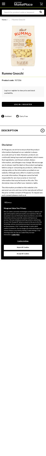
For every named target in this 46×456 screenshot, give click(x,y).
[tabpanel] (23, 46)
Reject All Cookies (23, 247)
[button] (23, 130)
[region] (23, 228)
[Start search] (42, 12)
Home (4, 20)
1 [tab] (23, 69)
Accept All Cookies (23, 253)
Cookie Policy (15, 234)
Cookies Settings (23, 241)
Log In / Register (23, 104)
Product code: (8, 80)
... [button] (9, 20)
